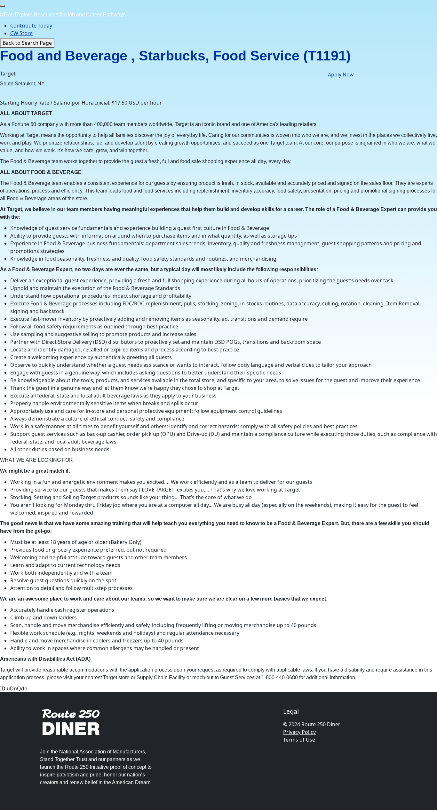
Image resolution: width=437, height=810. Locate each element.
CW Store (21, 33)
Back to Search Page (27, 42)
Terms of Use (299, 739)
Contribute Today (31, 25)
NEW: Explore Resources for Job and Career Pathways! (63, 14)
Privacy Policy (299, 731)
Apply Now (341, 74)
